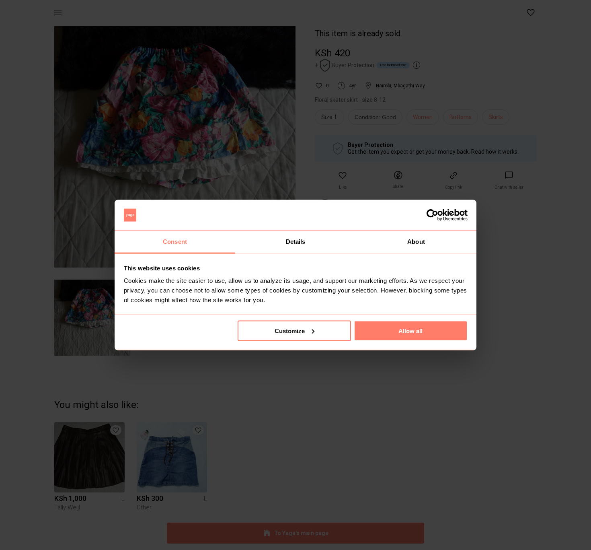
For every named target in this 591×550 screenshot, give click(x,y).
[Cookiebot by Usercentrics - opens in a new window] (432, 215)
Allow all (410, 330)
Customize (290, 330)
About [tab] (416, 241)
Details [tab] (296, 241)
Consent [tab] (175, 241)
